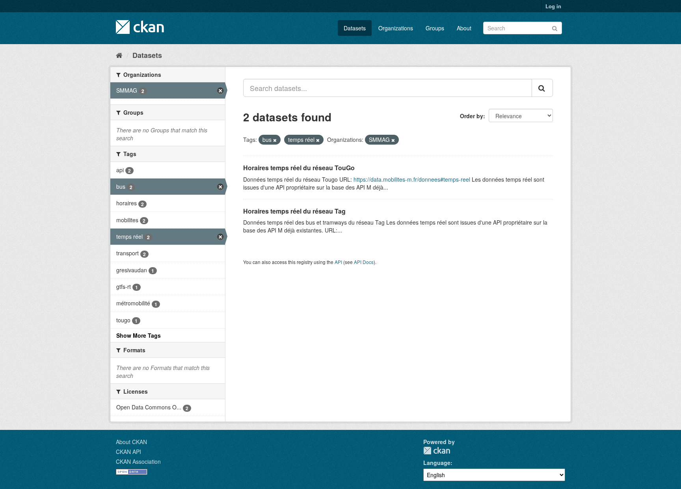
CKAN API (128, 452)
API (338, 261)
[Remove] (275, 140)
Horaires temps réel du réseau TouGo (299, 167)
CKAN (436, 450)
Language (436, 463)
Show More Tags (138, 335)
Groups (435, 28)
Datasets (355, 28)
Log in (553, 6)
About (464, 28)
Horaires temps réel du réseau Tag (294, 211)
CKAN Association (138, 461)
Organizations (395, 28)
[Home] (119, 55)
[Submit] (554, 27)
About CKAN (131, 442)
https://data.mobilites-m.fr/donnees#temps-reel (412, 179)
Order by (471, 116)
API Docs (364, 261)
